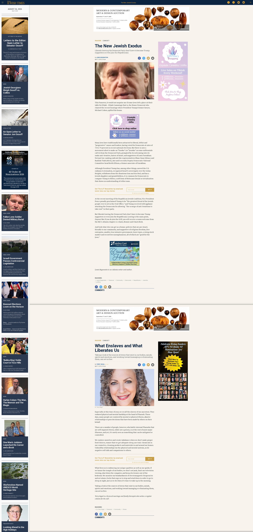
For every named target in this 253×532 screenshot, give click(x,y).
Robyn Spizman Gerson (11, 408)
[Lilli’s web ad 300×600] (173, 100)
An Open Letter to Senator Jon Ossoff (13, 133)
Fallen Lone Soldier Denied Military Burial (13, 218)
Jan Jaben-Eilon (9, 266)
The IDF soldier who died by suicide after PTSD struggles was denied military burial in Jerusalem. (14, 226)
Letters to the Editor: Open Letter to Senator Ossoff (15, 43)
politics (98, 282)
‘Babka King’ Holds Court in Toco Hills (12, 361)
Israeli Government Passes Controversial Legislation (13, 261)
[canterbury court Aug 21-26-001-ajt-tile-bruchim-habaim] (124, 265)
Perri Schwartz (9, 493)
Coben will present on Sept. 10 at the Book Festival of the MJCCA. (14, 412)
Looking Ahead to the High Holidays (13, 528)
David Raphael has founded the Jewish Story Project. (14, 454)
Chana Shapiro (9, 366)
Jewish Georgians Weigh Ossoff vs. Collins (12, 90)
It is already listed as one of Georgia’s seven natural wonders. (14, 496)
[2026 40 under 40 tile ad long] (173, 400)
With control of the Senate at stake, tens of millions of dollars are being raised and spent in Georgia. (13, 100)
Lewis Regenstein (102, 57)
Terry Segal (101, 364)
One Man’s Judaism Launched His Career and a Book (13, 445)
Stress (124, 509)
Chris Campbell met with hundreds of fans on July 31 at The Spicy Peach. (14, 369)
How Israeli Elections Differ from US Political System (14, 329)
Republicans (137, 280)
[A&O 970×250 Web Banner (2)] (141, 31)
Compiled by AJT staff (15, 49)
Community (119, 280)
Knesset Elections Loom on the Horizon (13, 305)
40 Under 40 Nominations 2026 (15, 173)
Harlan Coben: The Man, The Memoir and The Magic (14, 402)
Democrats (128, 280)
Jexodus (145, 280)
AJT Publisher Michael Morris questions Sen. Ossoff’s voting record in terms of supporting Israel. (14, 141)
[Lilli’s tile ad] (124, 138)
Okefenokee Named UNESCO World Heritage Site (13, 487)
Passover (111, 280)
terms (147, 193)
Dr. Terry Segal (100, 509)
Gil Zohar (7, 222)
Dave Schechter (9, 96)
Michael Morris (9, 137)
